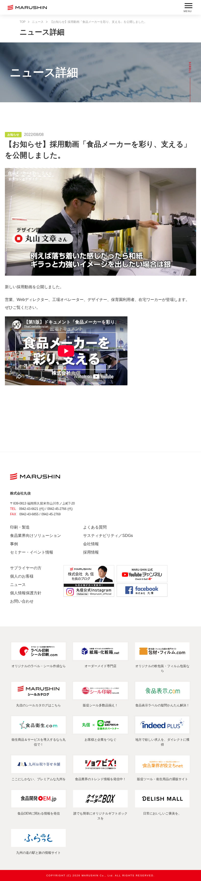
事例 (14, 544)
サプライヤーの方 (25, 568)
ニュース (38, 22)
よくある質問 (95, 527)
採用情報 (91, 552)
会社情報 (91, 544)
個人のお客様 (22, 576)
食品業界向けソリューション (35, 535)
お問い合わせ (22, 601)
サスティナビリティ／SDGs (108, 535)
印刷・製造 (20, 527)
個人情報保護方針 (25, 593)
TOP (22, 22)
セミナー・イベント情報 (31, 552)
